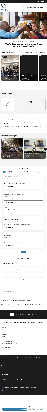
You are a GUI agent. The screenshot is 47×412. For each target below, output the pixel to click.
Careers (11, 387)
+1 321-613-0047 (9, 202)
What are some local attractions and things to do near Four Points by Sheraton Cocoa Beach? (21, 304)
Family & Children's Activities (13, 171)
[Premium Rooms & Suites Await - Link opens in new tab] (35, 148)
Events (3, 336)
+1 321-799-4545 (9, 186)
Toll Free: (8, 345)
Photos (25, 327)
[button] (38, 1)
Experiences (4, 334)
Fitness (22, 171)
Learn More (6, 78)
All (4, 171)
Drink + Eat (4, 332)
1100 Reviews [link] (5, 10)
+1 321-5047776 (9, 245)
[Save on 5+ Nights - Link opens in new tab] (12, 148)
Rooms (3, 329)
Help (2, 390)
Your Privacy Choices (7, 389)
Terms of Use (16, 387)
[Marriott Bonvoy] (43, 1)
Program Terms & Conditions (24, 387)
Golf (27, 171)
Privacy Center (33, 387)
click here (40, 409)
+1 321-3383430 (9, 227)
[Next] (45, 149)
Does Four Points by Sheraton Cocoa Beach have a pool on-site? (15, 300)
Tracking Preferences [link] (5, 387)
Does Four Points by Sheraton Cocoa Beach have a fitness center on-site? (17, 296)
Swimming (36, 171)
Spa (31, 171)
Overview (4, 327)
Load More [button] (24, 252)
